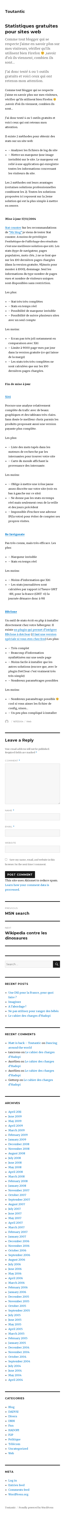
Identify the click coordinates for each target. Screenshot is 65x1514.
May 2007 (14, 1218)
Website (10, 842)
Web (29, 721)
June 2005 (15, 1319)
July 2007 (14, 1208)
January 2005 (17, 1342)
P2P (10, 1434)
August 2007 (16, 1204)
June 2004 (15, 1370)
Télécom (14, 1444)
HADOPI (13, 1430)
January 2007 (17, 1236)
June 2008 (15, 1162)
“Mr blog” (15, 232)
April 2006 (15, 1278)
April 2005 (15, 1329)
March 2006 (16, 1282)
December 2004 (18, 1347)
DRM (11, 1421)
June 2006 (15, 1269)
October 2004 (17, 1356)
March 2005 (16, 1333)
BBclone (11, 611)
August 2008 (16, 1153)
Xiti (8, 396)
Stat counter (13, 227)
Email (9, 826)
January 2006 (17, 1292)
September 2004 (19, 1361)
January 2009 (17, 1139)
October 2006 (17, 1250)
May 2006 (15, 1273)
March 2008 (16, 1176)
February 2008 (18, 1181)
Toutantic (15, 11)
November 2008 (19, 1148)
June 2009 (15, 1116)
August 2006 (16, 1259)
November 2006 (19, 1245)
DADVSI (13, 1411)
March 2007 (16, 1227)
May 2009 (15, 1121)
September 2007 (19, 1199)
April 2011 (14, 1111)
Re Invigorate (15, 534)
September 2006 (19, 1255)
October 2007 (17, 1195)
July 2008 (14, 1158)
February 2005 (18, 1338)
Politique (14, 1439)
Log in (12, 1480)
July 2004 (14, 1366)
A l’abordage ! (17, 1006)
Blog (11, 1407)
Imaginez (14, 1002)
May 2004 (15, 1375)
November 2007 (18, 1190)
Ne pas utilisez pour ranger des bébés (33, 1011)
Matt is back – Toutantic (24, 1043)
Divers (12, 1416)
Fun (11, 1425)
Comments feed (18, 1489)
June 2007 (15, 1213)
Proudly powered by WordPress (36, 1507)
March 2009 (16, 1130)
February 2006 (18, 1287)
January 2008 (17, 1185)
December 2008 (18, 1144)
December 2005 (18, 1296)
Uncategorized (18, 1448)
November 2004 (19, 1352)
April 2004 (15, 1379)
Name (9, 810)
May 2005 (14, 1324)
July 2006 (14, 1264)
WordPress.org (18, 1494)
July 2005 (14, 1315)
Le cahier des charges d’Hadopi (29, 1015)
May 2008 (15, 1167)
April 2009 (15, 1125)
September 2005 (19, 1310)
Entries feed (16, 1485)
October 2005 (17, 1306)
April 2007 (15, 1222)
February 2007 (18, 1232)
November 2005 (18, 1301)
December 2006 (18, 1241)
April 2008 (15, 1172)
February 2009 (18, 1135)
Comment (12, 760)
